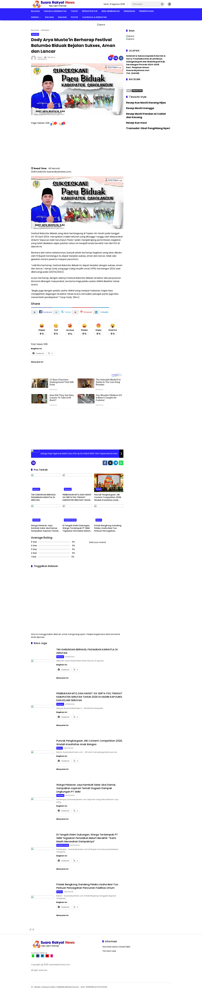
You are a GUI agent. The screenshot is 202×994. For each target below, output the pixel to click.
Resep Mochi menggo (140, 108)
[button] (162, 4)
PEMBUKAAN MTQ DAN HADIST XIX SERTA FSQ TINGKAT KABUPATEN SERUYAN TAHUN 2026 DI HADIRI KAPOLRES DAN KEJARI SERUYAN (77, 497)
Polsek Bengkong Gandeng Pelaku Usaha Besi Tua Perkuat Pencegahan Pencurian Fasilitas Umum (107, 528)
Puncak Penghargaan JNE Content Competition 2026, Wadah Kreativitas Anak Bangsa (107, 497)
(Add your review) (97, 542)
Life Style (141, 97)
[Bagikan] (121, 58)
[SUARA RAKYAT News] (53, 4)
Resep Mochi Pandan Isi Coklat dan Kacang (146, 115)
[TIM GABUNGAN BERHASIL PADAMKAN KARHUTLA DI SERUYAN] (45, 483)
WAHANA (35, 34)
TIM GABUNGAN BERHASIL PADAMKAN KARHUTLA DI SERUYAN (43, 497)
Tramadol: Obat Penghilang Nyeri (148, 128)
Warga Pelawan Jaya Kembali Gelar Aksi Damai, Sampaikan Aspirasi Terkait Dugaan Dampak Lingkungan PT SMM (45, 528)
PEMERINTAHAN (70, 520)
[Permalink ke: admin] (34, 58)
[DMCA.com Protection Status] (134, 90)
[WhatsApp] (121, 463)
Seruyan (36, 489)
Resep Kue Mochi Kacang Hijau (146, 102)
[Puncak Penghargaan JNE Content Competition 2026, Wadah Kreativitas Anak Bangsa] (108, 483)
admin (39, 57)
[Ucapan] (130, 36)
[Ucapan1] (101, 24)
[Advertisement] (77, 147)
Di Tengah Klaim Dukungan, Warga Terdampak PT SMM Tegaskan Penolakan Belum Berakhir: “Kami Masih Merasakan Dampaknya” (76, 528)
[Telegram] (115, 463)
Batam (98, 489)
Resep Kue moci (136, 122)
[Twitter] (110, 463)
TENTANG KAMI (109, 951)
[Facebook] (105, 463)
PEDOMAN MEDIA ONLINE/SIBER (116, 946)
